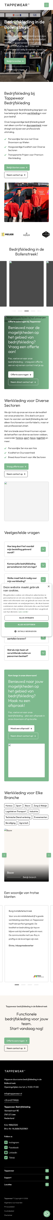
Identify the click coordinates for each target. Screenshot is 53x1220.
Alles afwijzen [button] (26, 618)
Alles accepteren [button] (26, 624)
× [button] (48, 586)
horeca (19, 437)
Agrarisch (23, 823)
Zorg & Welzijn (40, 805)
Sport (18, 805)
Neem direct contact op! (22, 382)
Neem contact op (15, 175)
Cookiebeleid (9, 1211)
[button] (26, 631)
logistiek (41, 437)
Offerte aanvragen (16, 69)
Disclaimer (8, 1215)
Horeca (9, 805)
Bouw (27, 805)
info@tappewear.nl (13, 1093)
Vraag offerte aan (15, 466)
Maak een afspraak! (20, 728)
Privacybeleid (9, 1207)
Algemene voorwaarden (13, 1203)
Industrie (34, 811)
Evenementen (40, 817)
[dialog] (26, 610)
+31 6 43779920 (11, 1100)
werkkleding (33, 113)
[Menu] (46, 5)
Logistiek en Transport (16, 811)
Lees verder (23, 612)
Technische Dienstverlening (18, 817)
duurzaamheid (34, 125)
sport (26, 437)
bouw (33, 437)
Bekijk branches (14, 61)
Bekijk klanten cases (16, 167)
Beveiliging (11, 823)
